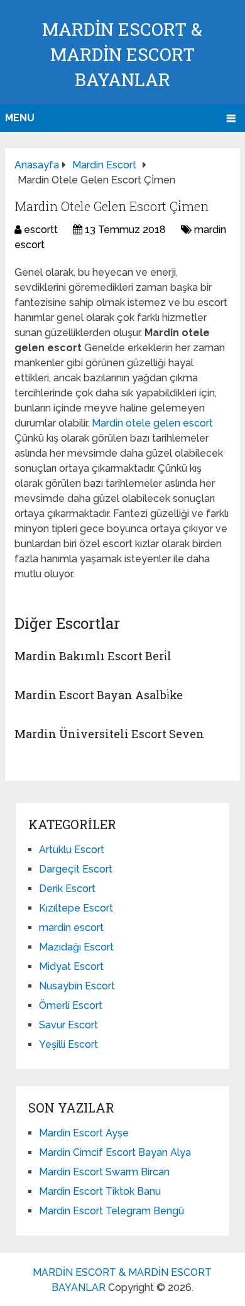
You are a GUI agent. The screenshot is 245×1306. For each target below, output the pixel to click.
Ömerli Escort (70, 1005)
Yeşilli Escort (68, 1044)
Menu (20, 118)
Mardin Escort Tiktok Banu (100, 1191)
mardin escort (71, 927)
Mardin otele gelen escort (152, 423)
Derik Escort (67, 889)
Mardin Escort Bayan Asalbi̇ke (98, 694)
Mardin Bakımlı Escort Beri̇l (93, 655)
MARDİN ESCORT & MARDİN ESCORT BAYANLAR (122, 54)
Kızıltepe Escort (76, 908)
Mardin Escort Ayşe (84, 1133)
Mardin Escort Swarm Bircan (104, 1172)
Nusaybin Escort (77, 986)
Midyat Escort (71, 966)
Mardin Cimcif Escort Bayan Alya (115, 1152)
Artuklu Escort (71, 850)
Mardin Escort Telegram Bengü (111, 1211)
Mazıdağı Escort (76, 947)
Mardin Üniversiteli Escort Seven (109, 733)
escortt (41, 230)
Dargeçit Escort (75, 869)
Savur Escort (68, 1025)
